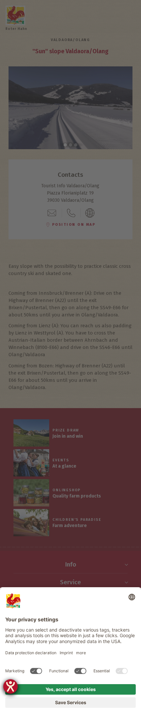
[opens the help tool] (10, 686)
